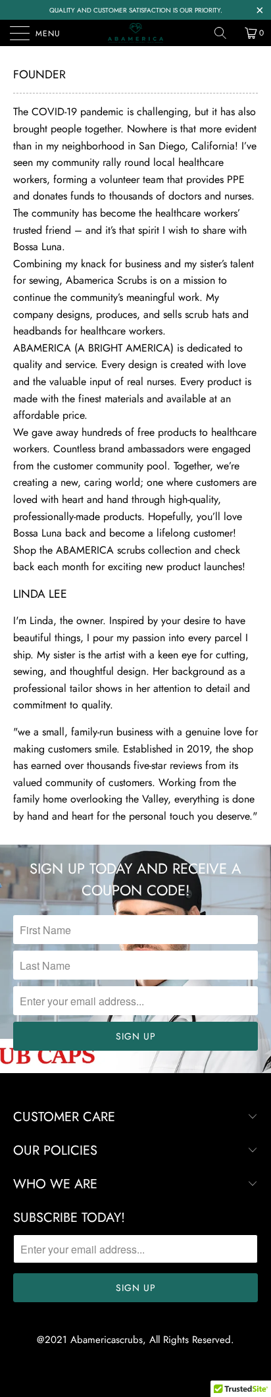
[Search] (225, 33)
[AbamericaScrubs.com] (135, 33)
